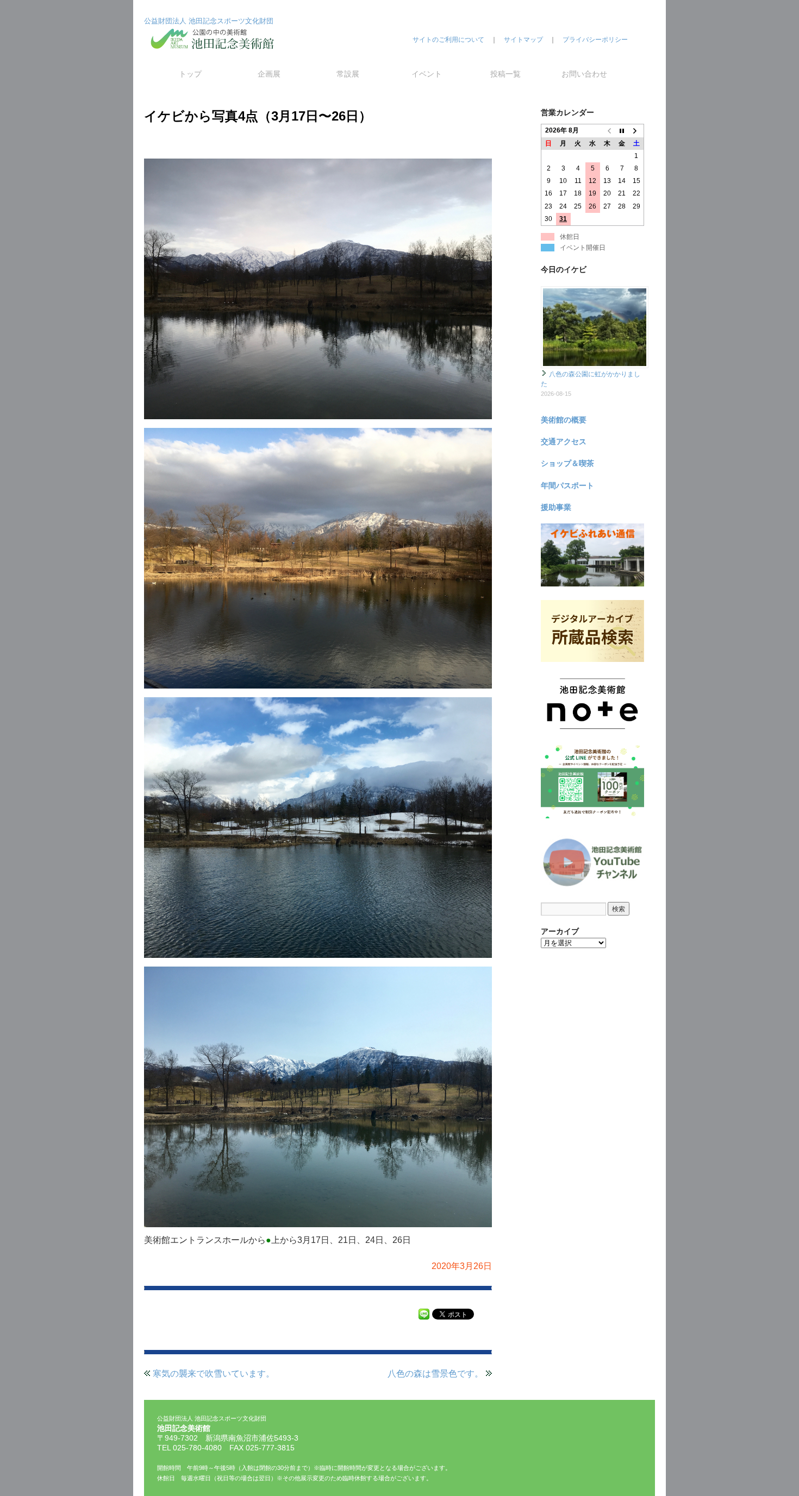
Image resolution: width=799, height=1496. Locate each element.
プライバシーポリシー (595, 39)
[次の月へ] (636, 130)
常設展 (347, 74)
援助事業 (556, 507)
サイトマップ (523, 39)
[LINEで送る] (424, 1313)
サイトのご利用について (448, 39)
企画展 (269, 74)
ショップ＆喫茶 (567, 463)
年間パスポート (567, 485)
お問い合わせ (584, 74)
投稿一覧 (505, 74)
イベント (426, 74)
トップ (190, 74)
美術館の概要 (563, 419)
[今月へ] (622, 130)
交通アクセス (563, 441)
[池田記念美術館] (214, 58)
